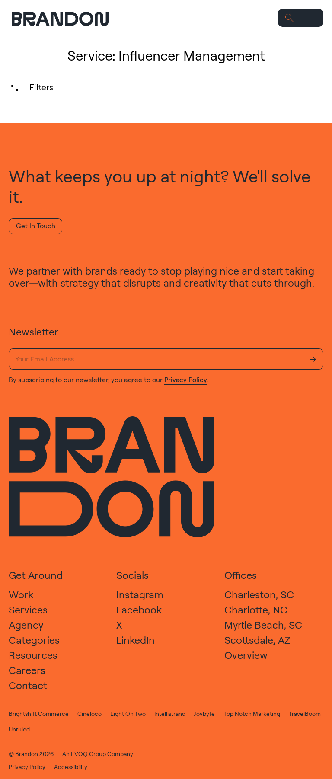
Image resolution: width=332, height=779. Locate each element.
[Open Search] (289, 18)
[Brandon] (66, 19)
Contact (28, 685)
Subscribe (312, 359)
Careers (27, 670)
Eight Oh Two (128, 713)
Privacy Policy (185, 379)
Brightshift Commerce (39, 713)
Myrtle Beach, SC (263, 624)
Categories (34, 639)
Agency (26, 624)
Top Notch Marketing (251, 713)
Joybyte (204, 713)
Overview (246, 654)
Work (21, 594)
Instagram (139, 594)
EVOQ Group (88, 753)
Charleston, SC (259, 594)
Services (28, 609)
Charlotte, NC (255, 609)
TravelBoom (305, 713)
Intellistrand (169, 713)
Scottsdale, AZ (257, 639)
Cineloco (89, 713)
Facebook (139, 609)
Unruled (19, 729)
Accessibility (70, 766)
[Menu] (312, 18)
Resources (33, 654)
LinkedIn (135, 639)
